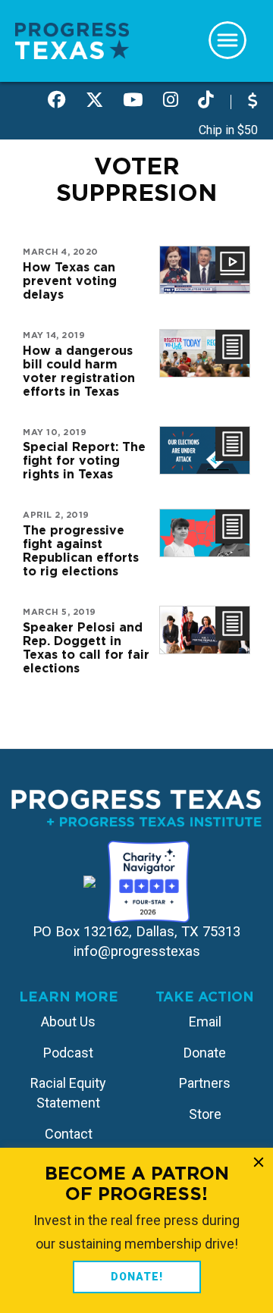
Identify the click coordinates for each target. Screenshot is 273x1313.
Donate (205, 1053)
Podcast (68, 1053)
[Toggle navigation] (227, 40)
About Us (68, 1021)
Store (205, 1114)
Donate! (137, 1277)
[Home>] (72, 40)
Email (205, 1021)
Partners (205, 1083)
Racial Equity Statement (68, 1093)
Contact (69, 1134)
